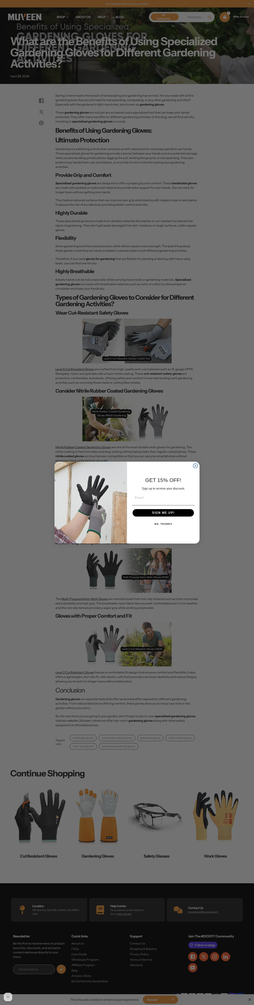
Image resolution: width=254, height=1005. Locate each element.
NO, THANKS (163, 524)
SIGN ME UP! (163, 512)
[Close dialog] (195, 466)
